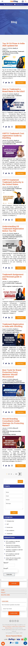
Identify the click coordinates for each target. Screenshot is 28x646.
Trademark (21, 51)
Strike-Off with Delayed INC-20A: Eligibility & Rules (13, 558)
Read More (20, 82)
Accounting (13, 51)
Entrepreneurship (15, 431)
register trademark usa (9, 238)
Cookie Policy (14, 626)
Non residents (10, 530)
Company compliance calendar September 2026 (14, 550)
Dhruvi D (15, 379)
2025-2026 (5, 51)
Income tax (10, 527)
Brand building (9, 382)
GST (8, 524)
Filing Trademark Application (13, 236)
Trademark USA (9, 97)
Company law (10, 521)
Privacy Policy (22, 626)
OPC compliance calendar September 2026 (13, 542)
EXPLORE (14, 583)
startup (13, 434)
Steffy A (15, 48)
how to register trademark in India (12, 286)
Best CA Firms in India (11, 53)
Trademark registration (12, 332)
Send (14, 512)
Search (20, 481)
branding (8, 434)
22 (16, 474)
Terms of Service (7, 626)
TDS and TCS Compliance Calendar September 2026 (13, 546)
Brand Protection (19, 382)
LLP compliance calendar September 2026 (12, 554)
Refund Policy (8, 628)
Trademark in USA (10, 143)
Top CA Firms (6, 54)
